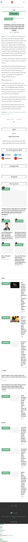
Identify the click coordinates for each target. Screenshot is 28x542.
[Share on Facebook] (12, 121)
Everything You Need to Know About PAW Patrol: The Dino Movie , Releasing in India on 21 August (24, 456)
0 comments (19, 119)
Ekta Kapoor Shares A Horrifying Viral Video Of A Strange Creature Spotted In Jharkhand (20, 235)
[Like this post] (10, 121)
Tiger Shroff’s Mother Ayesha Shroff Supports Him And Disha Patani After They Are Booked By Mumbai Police (20, 259)
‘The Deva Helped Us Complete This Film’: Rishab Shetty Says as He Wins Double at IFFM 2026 (23, 434)
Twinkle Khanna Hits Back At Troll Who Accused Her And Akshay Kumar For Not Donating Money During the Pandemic (13, 211)
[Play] (1, 524)
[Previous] (0, 524)
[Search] (24, 2)
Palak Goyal (16, 32)
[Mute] (0, 534)
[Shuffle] (0, 530)
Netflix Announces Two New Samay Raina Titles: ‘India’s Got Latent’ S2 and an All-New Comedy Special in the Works (24, 406)
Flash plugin (10, 535)
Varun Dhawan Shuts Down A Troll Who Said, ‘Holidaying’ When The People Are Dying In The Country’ (7, 235)
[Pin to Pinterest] (15, 121)
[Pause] (2, 524)
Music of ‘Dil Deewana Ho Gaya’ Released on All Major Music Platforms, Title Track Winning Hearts (23, 325)
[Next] (3, 524)
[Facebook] (12, 506)
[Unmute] (1, 534)
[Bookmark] (26, 2)
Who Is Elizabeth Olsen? (5, 256)
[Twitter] (16, 506)
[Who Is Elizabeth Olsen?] (7, 250)
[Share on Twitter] (13, 121)
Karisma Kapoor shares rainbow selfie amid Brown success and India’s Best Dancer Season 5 (13, 377)
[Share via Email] (17, 121)
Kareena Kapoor (7, 36)
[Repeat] (2, 530)
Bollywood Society (5, 7)
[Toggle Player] (0, 529)
